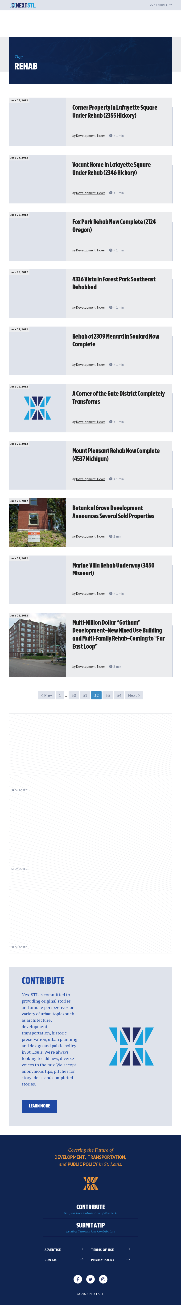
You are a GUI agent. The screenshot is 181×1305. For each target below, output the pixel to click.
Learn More (39, 1106)
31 (85, 695)
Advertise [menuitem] (53, 1250)
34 (119, 695)
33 (107, 695)
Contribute (159, 4)
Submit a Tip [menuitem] (90, 1227)
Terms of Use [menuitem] (102, 1250)
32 (96, 695)
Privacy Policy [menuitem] (102, 1260)
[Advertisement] (66, 753)
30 (73, 695)
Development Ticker (90, 136)
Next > (134, 695)
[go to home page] (23, 6)
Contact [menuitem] (52, 1260)
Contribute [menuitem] (90, 1209)
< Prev (46, 695)
